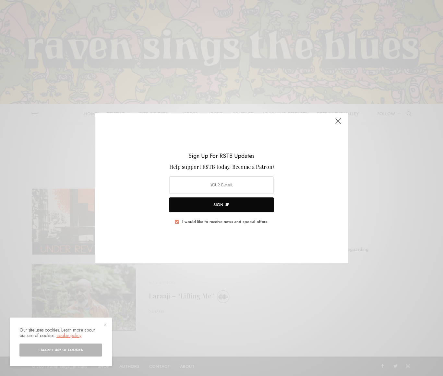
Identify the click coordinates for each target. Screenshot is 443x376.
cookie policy (68, 335)
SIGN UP (221, 205)
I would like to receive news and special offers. (225, 222)
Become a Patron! (253, 166)
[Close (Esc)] (338, 124)
